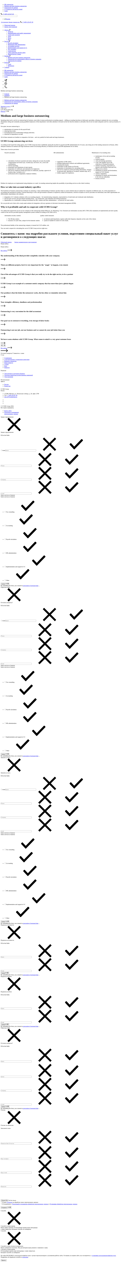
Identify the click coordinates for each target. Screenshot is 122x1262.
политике (25, 1257)
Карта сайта (8, 411)
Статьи (6, 364)
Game (6, 11)
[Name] (47, 450)
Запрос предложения (10, 27)
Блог (5, 366)
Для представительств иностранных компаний (18, 375)
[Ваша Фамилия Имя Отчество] (43, 1143)
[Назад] (2, 345)
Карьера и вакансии (10, 361)
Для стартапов (8, 377)
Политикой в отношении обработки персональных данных (30, 1204)
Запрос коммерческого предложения (25, 242)
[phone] (43, 1076)
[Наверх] (4, 351)
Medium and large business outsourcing (15, 6)
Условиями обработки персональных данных (63, 1204)
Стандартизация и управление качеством (16, 359)
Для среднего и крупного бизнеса (14, 373)
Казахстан (7, 386)
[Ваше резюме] (25, 1200)
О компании (8, 358)
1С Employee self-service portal (13, 9)
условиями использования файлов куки (104, 1255)
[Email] (43, 663)
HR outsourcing (8, 4)
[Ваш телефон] (43, 1158)
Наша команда (8, 362)
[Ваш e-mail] (43, 1172)
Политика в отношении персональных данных (11, 413)
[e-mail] (43, 493)
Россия (6, 384)
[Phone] (43, 465)
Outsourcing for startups (11, 7)
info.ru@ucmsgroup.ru (10, 397)
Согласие (9, 1202)
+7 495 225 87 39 (12, 395)
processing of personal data (30, 585)
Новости (7, 367)
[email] (43, 831)
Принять (3, 1260)
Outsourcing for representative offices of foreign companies (21, 101)
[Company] (43, 479)
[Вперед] (4, 345)
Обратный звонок (9, 25)
